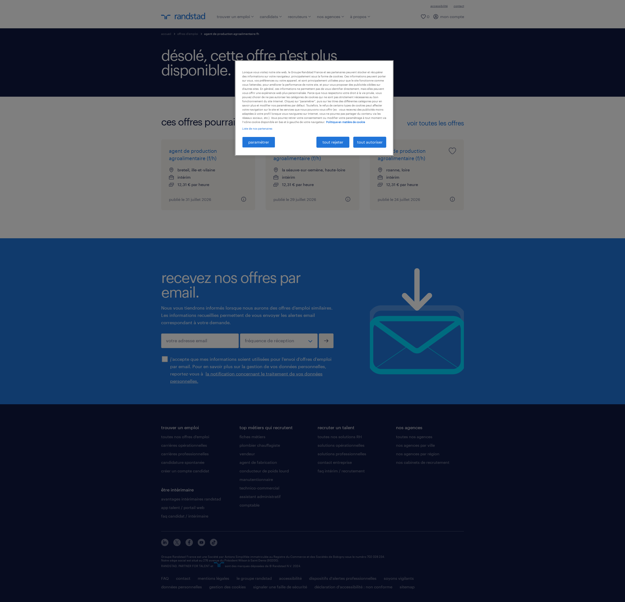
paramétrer (258, 142)
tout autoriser (370, 142)
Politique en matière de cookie (345, 122)
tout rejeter (333, 142)
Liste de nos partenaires (257, 128)
